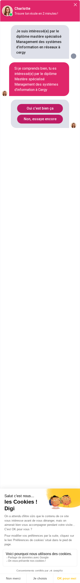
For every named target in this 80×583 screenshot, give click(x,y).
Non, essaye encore (40, 119)
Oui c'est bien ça (40, 108)
